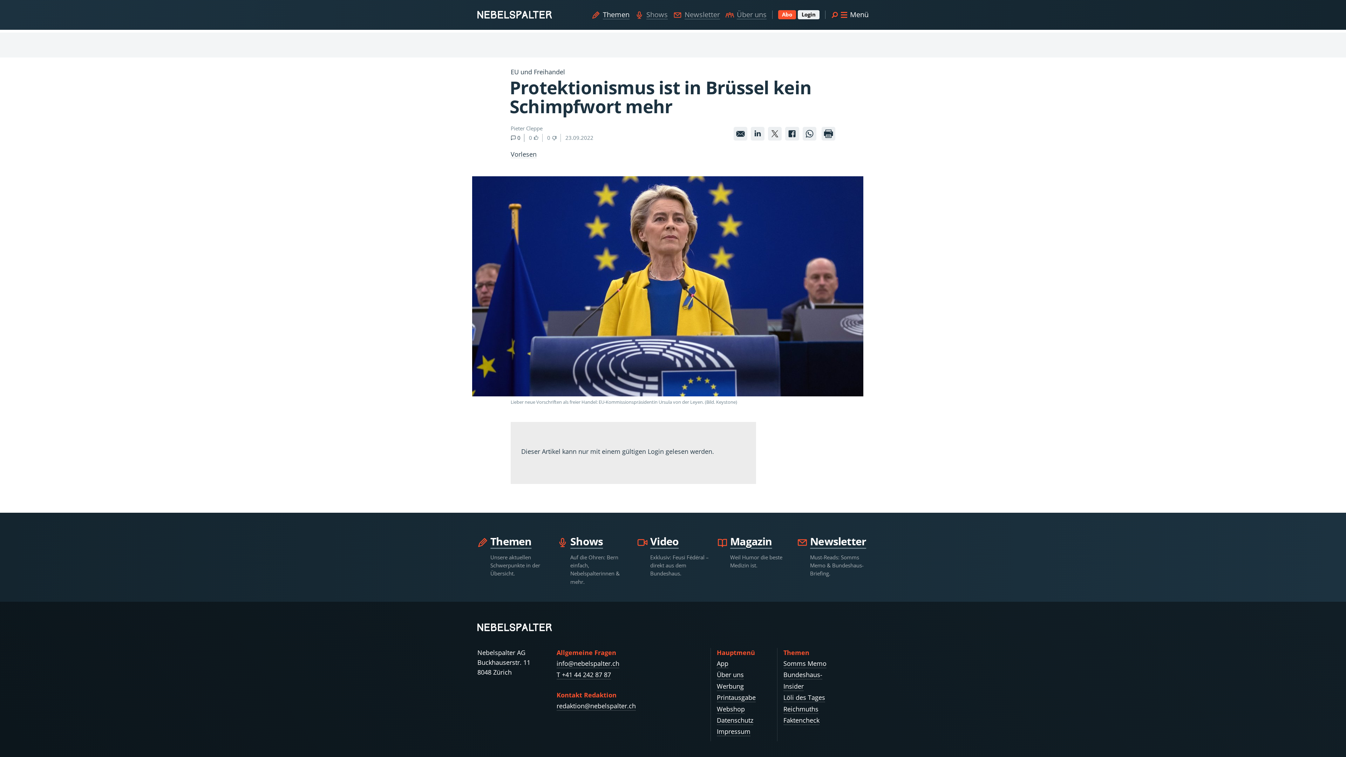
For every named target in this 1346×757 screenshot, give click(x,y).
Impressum (733, 731)
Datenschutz (735, 720)
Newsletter (702, 14)
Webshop (731, 709)
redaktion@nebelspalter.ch (596, 706)
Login (809, 14)
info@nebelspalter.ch (588, 663)
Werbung (730, 686)
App (722, 663)
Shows (657, 14)
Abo (787, 14)
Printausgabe (736, 697)
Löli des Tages (804, 697)
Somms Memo (805, 663)
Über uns (752, 14)
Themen (616, 14)
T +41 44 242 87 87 (584, 674)
